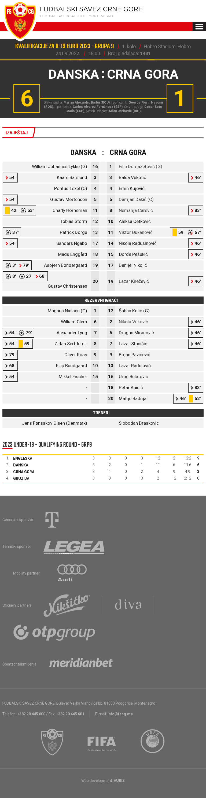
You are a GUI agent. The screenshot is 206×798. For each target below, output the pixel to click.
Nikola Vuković (133, 321)
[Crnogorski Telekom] (52, 519)
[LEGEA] (74, 546)
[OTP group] (54, 632)
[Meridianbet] (81, 664)
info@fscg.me (120, 714)
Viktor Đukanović (136, 232)
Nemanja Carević (136, 210)
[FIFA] (102, 742)
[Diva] (128, 605)
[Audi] (72, 573)
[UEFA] (152, 742)
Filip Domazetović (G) (140, 166)
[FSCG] (52, 742)
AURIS (119, 780)
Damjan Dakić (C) (136, 199)
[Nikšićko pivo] (67, 605)
